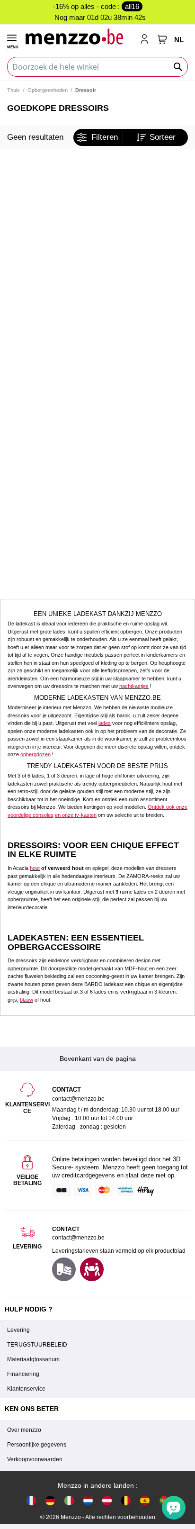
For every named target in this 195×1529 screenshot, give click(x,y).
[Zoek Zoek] (178, 66)
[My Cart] (162, 39)
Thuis (13, 90)
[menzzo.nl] (88, 1500)
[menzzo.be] (125, 1500)
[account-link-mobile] (146, 39)
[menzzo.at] (106, 1500)
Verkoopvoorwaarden (34, 1459)
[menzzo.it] (69, 1500)
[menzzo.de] (50, 1500)
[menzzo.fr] (31, 1500)
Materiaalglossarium (33, 1359)
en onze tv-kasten (76, 815)
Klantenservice (26, 1388)
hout (35, 868)
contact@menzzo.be (78, 1237)
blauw (26, 1000)
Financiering (23, 1374)
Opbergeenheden (47, 90)
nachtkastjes (134, 686)
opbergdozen (35, 754)
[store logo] (79, 36)
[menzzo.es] (144, 1500)
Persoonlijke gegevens (36, 1444)
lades (104, 723)
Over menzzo (24, 1430)
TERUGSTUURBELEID (37, 1344)
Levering (18, 1330)
